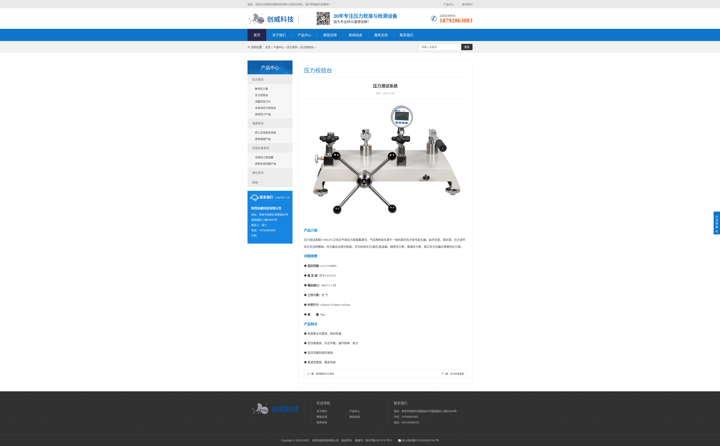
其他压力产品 (263, 114)
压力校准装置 (457, 373)
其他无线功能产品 (265, 163)
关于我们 (279, 34)
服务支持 (381, 34)
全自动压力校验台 (265, 108)
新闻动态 (355, 34)
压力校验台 (307, 47)
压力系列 (292, 47)
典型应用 (330, 34)
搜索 (467, 46)
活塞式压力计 (263, 101)
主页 (267, 47)
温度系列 (257, 123)
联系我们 (467, 4)
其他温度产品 (263, 139)
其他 (255, 182)
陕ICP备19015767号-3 (379, 440)
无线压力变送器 (264, 157)
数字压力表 (261, 88)
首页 (257, 34)
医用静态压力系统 (325, 373)
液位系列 (257, 173)
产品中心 (449, 4)
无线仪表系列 (260, 148)
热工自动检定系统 (265, 132)
